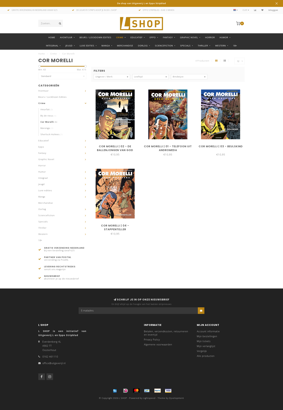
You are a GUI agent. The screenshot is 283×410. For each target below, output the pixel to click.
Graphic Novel (189, 37)
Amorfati (46, 109)
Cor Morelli (48, 122)
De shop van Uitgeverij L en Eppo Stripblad (141, 3)
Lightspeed (149, 398)
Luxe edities (87, 45)
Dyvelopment (176, 398)
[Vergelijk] (255, 10)
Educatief (136, 37)
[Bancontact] (147, 390)
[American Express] (115, 390)
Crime (119, 37)
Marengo (46, 128)
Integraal (52, 45)
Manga (106, 45)
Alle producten (206, 356)
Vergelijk (202, 351)
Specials (185, 45)
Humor (224, 37)
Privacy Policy (152, 339)
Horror (210, 37)
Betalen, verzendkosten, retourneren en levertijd (166, 333)
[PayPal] (157, 390)
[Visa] (168, 390)
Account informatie (208, 331)
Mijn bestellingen (207, 336)
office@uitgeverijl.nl (54, 363)
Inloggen (273, 10)
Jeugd (69, 45)
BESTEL (116, 145)
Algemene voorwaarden (158, 344)
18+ (235, 45)
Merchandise (125, 45)
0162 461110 (50, 356)
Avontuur (66, 37)
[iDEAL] (126, 390)
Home (51, 37)
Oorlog (143, 45)
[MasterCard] (136, 390)
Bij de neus (48, 115)
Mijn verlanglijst (206, 346)
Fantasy (168, 37)
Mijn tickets (204, 341)
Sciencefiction (164, 45)
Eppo (153, 37)
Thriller (203, 45)
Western (220, 45)
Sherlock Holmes (51, 134)
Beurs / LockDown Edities (95, 37)
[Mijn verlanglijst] (262, 10)
